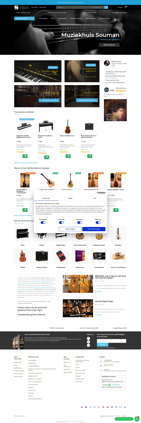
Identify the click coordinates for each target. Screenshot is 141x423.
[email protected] (108, 365)
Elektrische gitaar (90, 18)
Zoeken (106, 7)
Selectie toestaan (70, 229)
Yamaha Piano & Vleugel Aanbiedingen (82, 361)
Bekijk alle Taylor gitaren (82, 96)
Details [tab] (71, 198)
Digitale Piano (60, 245)
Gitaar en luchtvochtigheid (35, 399)
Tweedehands (99, 267)
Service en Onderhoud (118, 267)
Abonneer (103, 344)
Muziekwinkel (43, 18)
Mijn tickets (67, 369)
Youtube (88, 345)
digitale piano (37, 282)
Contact (113, 67)
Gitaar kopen (42, 7)
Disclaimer (31, 393)
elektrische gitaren (50, 287)
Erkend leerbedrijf (33, 384)
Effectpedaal (61, 267)
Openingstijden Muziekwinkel (119, 12)
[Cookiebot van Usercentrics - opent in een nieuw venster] (98, 193)
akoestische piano (46, 282)
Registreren (67, 362)
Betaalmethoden (32, 376)
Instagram (88, 341)
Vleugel (41, 245)
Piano (53, 18)
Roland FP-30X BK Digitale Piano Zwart (23, 136)
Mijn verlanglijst (68, 372)
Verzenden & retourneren (35, 373)
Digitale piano (62, 18)
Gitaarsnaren (80, 267)
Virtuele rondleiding (111, 78)
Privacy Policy (32, 390)
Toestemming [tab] (46, 198)
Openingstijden (32, 360)
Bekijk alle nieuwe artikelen (23, 215)
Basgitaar (118, 245)
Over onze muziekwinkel (34, 381)
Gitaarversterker (105, 18)
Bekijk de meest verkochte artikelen (25, 162)
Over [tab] (95, 198)
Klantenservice (32, 363)
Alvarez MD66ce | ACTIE (115, 189)
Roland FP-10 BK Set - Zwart (45, 136)
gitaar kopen (21, 283)
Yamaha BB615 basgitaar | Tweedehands (21, 191)
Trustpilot (82, 421)
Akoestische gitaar (76, 18)
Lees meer (98, 291)
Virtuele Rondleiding (33, 366)
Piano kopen (34, 7)
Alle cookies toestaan (94, 229)
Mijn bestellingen (67, 365)
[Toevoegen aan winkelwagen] (25, 156)
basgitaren (22, 289)
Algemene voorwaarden (34, 379)
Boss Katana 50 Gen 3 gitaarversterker (88, 136)
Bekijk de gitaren (109, 45)
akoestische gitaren (39, 287)
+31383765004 (108, 360)
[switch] (61, 222)
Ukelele (22, 267)
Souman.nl (22, 416)
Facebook (88, 338)
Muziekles (30, 387)
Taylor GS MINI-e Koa (67, 136)
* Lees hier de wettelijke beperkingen (106, 347)
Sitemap (30, 396)
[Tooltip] (115, 74)
